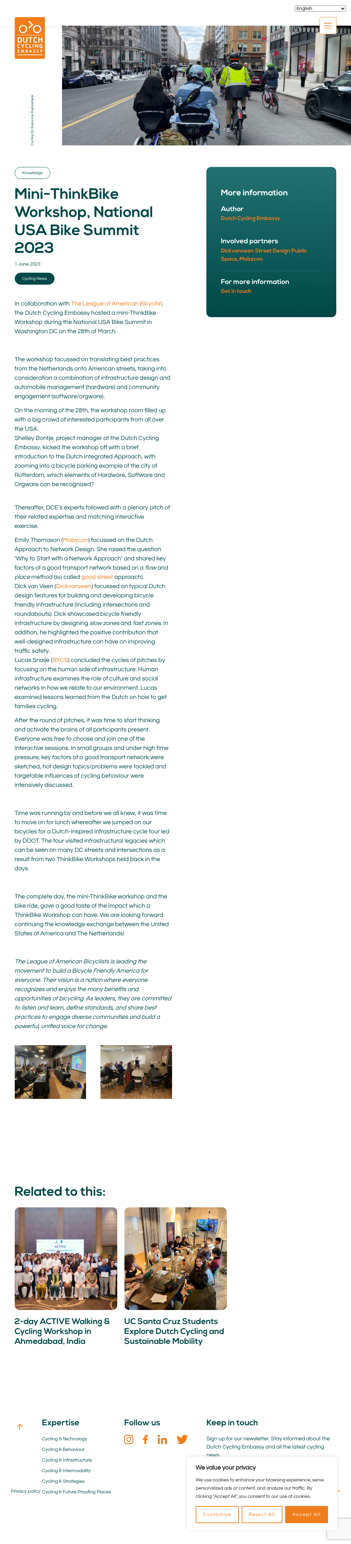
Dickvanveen (74, 586)
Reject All (262, 1514)
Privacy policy (25, 1491)
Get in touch (236, 291)
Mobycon (75, 540)
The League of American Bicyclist (116, 303)
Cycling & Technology (64, 1439)
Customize (217, 1514)
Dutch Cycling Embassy (250, 218)
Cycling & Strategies (63, 1481)
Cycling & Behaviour (63, 1449)
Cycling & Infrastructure (67, 1460)
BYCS (60, 660)
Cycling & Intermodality (66, 1470)
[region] (261, 1493)
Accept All (306, 1514)
